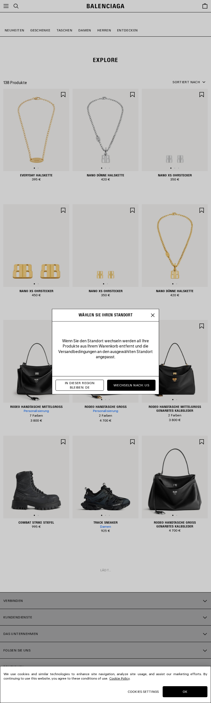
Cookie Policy (119, 678)
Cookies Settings (143, 691)
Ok (185, 691)
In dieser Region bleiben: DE (80, 385)
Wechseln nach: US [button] (131, 385)
